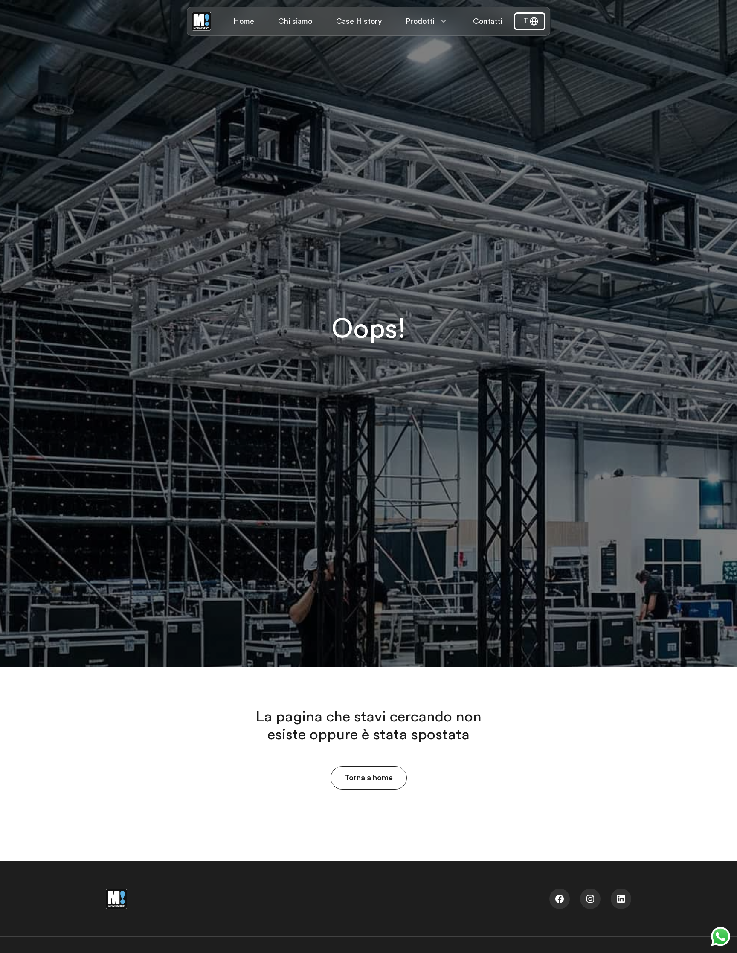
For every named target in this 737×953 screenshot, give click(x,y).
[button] (530, 21)
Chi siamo (295, 21)
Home (243, 21)
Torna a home (369, 778)
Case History (359, 21)
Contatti (487, 21)
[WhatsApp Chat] (720, 936)
